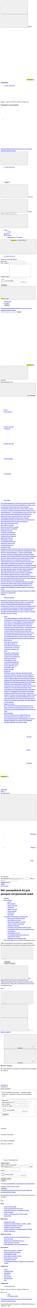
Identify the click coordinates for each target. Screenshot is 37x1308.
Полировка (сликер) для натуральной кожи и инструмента (8, 536)
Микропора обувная (7, 600)
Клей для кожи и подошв (11, 707)
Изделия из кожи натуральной (18, 521)
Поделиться (4, 1085)
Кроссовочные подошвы (15, 608)
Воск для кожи (5, 576)
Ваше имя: (4, 261)
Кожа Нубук (24, 514)
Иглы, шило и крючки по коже (9, 523)
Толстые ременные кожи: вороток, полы (24, 512)
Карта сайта (7, 1276)
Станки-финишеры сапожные (9, 585)
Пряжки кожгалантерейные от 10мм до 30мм (14, 552)
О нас (5, 230)
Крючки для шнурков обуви (12, 700)
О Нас (9, 232)
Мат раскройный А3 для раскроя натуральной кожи (19, 1183)
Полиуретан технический (8, 592)
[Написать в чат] (18, 807)
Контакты (7, 233)
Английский (7, 301)
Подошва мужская (28, 608)
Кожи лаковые (5, 521)
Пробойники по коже (7, 540)
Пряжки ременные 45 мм (18, 556)
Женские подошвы (6, 609)
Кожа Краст (16, 508)
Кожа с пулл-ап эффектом (15, 622)
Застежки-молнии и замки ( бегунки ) (11, 569)
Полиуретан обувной (29, 591)
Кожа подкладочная (7, 514)
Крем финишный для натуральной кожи (12, 580)
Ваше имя (5, 1100)
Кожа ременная (16, 510)
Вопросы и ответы (10, 963)
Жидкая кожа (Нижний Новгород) (20, 576)
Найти (19, 312)
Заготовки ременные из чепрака (10, 503)
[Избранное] (14, 351)
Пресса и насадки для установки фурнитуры (14, 582)
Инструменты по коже (7, 525)
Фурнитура (7, 671)
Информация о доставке (15, 237)
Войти (2, 884)
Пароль (32, 878)
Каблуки (3, 594)
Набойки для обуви (18, 609)
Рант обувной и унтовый (19, 560)
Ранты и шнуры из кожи (28, 519)
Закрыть (7, 182)
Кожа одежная (26, 510)
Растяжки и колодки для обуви (13, 717)
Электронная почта (6, 878)
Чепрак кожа (12, 507)
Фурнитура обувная (11, 567)
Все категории (31, 395)
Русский (5, 298)
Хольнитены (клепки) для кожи (27, 567)
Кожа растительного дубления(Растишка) (16, 1210)
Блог (5, 1280)
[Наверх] (14, 875)
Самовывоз (7, 1273)
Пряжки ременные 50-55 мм (22, 682)
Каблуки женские (9, 597)
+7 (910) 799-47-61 (18, 240)
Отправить (4, 285)
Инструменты (8, 640)
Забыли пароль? (5, 882)
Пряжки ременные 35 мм (23, 680)
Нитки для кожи (9, 669)
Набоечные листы (18, 611)
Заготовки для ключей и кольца (10, 572)
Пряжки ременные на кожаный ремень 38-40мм (20, 558)
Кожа (5, 616)
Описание (7, 961)
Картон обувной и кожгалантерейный (16, 696)
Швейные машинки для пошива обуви (15, 720)
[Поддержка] (14, 158)
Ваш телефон (6, 1104)
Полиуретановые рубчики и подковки (12, 591)
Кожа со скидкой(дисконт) (27, 627)
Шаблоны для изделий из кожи (17, 938)
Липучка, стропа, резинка (22, 574)
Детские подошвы (11, 613)
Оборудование (8, 713)
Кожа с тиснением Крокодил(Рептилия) (16, 1214)
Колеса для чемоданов (19, 571)
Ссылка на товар (7, 1106)
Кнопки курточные (29, 549)
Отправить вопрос (6, 1178)
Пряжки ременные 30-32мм (21, 554)
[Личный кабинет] (14, 325)
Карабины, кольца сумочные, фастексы (12, 549)
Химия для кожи (9, 704)
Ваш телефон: (5, 263)
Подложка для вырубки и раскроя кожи (19, 927)
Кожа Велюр (17, 514)
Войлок (28, 571)
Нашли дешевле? (6, 1032)
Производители (8, 1271)
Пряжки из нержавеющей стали (26, 550)
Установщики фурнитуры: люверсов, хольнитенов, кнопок (8, 543)
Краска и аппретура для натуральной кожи (23, 578)
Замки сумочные (9, 574)
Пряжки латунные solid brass (21, 678)
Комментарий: (5, 276)
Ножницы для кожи (6, 530)
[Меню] (14, 7)
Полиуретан (11, 913)
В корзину (4, 1188)
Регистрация (4, 886)
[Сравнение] (14, 338)
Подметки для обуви (15, 606)
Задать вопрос (5, 1163)
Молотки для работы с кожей (9, 527)
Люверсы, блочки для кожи (9, 550)
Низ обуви (11, 914)
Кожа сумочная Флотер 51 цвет (16, 516)
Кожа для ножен (15, 519)
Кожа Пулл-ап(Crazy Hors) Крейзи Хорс (15, 505)
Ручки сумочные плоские (22, 561)
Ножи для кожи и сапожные (9, 529)
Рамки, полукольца (6, 560)
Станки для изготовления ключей (22, 583)
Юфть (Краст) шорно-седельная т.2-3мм (16, 625)
